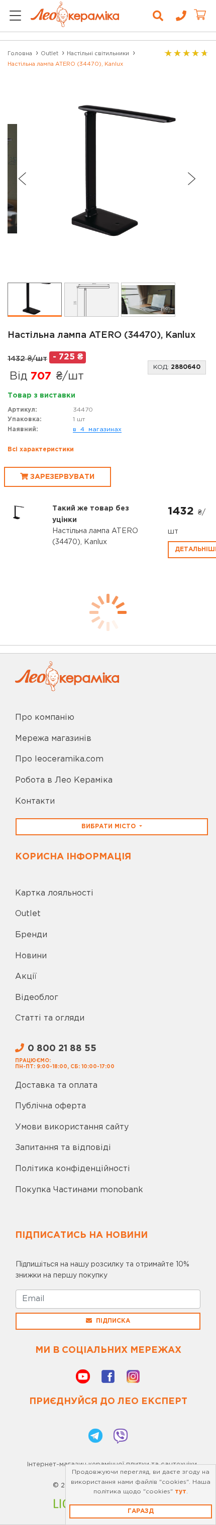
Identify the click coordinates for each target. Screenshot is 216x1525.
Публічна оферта (50, 1106)
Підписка (113, 1321)
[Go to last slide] (22, 179)
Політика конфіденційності (72, 1169)
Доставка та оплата (56, 1085)
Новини (31, 956)
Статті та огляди (49, 1018)
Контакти (35, 801)
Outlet (28, 914)
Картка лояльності (54, 893)
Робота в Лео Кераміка (64, 780)
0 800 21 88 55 (62, 1049)
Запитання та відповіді (63, 1148)
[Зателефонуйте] (177, 16)
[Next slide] (192, 179)
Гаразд (141, 1511)
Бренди (31, 935)
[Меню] (15, 16)
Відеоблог (36, 997)
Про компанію (44, 717)
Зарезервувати (61, 477)
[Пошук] (158, 16)
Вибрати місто (109, 826)
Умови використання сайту (72, 1127)
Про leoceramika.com (59, 759)
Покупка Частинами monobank (79, 1190)
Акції (26, 976)
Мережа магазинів (53, 738)
